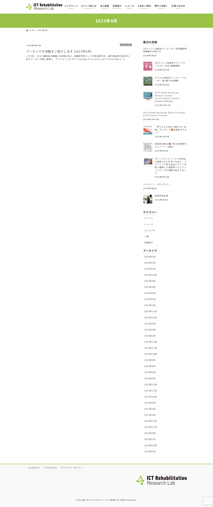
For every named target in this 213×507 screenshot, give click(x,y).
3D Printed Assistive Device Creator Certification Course (164, 114)
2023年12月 (150, 341)
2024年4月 (150, 329)
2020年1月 (150, 439)
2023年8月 (150, 366)
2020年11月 (150, 427)
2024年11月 (150, 311)
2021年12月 (150, 390)
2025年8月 (150, 287)
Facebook (34, 467)
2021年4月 (150, 414)
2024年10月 (150, 317)
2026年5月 (150, 256)
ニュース (126, 45)
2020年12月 (150, 420)
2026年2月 (150, 268)
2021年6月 (150, 402)
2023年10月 (150, 354)
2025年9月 (150, 280)
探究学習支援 (161, 195)
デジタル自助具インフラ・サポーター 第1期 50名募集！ (170, 79)
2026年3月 (150, 262)
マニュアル (149, 230)
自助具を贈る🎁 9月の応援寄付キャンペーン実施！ (171, 145)
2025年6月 (150, 293)
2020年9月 (150, 433)
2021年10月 (150, 396)
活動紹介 (148, 242)
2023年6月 (150, 372)
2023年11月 (150, 347)
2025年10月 (150, 274)
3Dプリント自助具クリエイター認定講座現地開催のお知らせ (165, 50)
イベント (148, 218)
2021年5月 (150, 408)
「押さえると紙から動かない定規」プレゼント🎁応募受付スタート (171, 129)
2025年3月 (150, 305)
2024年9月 (150, 323)
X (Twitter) (50, 467)
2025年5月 (150, 299)
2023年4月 (150, 378)
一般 (146, 236)
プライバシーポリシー (72, 467)
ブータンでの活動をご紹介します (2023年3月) (59, 51)
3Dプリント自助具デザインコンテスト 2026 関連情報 (170, 64)
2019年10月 (150, 445)
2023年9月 (150, 360)
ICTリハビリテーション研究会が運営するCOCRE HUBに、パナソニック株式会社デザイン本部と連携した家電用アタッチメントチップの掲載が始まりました (170, 165)
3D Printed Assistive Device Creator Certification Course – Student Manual (168, 97)
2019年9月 (150, 451)
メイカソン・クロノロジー (156, 184)
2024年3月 (150, 335)
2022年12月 (150, 384)
